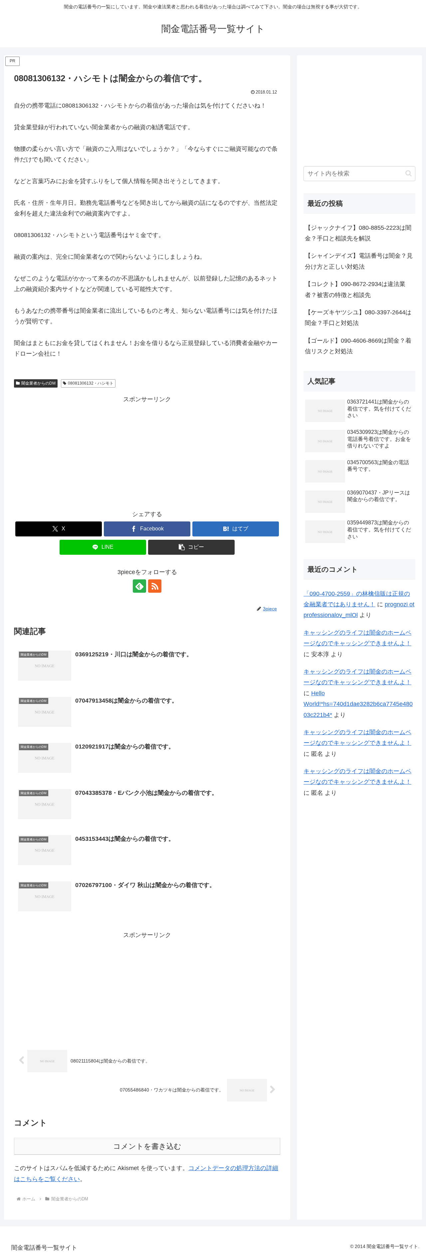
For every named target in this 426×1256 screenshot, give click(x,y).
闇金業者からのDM (38, 383)
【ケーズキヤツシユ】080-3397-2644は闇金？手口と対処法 (358, 317)
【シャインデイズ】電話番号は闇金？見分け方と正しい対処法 (359, 261)
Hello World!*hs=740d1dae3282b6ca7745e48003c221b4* (358, 704)
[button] (191, 547)
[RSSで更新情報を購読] (154, 586)
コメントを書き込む (147, 1146)
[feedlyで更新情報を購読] (139, 586)
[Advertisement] (147, 451)
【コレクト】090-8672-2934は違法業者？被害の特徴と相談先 (355, 289)
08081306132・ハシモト (90, 383)
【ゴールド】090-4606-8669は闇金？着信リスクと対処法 (358, 346)
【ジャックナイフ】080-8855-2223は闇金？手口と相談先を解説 (358, 233)
